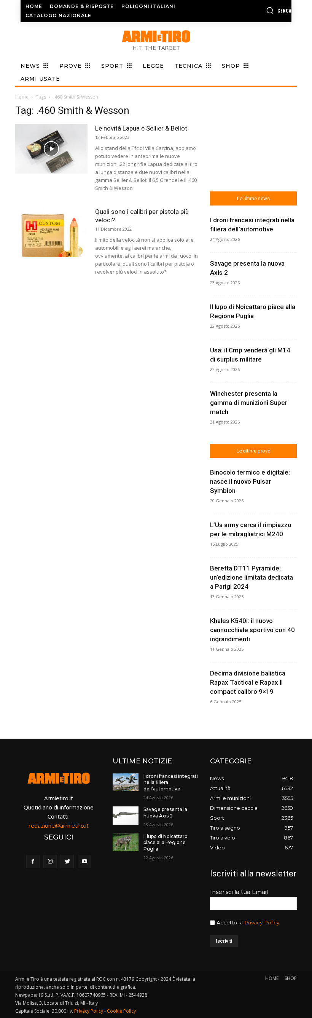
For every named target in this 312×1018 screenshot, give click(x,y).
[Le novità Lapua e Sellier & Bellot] (51, 149)
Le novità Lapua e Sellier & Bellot (141, 128)
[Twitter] (67, 861)
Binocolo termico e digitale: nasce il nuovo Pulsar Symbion (250, 481)
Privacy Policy (261, 922)
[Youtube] (84, 861)
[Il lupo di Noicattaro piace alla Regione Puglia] (125, 842)
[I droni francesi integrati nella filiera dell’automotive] (125, 782)
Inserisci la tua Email (239, 891)
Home (22, 97)
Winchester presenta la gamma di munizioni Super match (248, 403)
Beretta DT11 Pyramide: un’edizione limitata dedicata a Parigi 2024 (251, 577)
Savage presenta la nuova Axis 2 (165, 812)
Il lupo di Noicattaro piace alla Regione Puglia (165, 842)
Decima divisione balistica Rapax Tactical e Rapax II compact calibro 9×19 (247, 682)
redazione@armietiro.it (59, 825)
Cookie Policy (121, 1011)
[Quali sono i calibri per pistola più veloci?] (51, 232)
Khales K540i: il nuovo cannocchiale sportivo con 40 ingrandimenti (252, 630)
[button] (261, 10)
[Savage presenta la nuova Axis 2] (125, 815)
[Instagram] (50, 861)
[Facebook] (33, 861)
